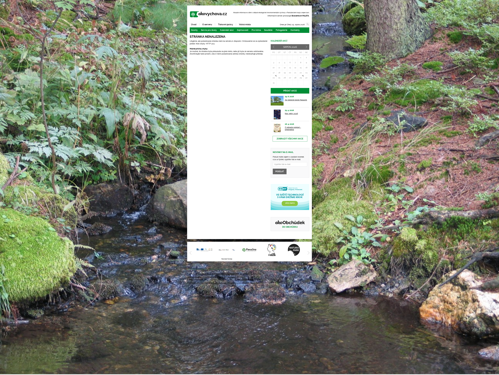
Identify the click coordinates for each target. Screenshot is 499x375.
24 (274, 78)
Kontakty (295, 30)
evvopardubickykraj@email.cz (249, 280)
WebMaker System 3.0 (250, 283)
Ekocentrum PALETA (206, 277)
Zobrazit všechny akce (290, 138)
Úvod (193, 24)
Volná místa (245, 24)
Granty (194, 30)
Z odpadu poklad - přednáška (293, 128)
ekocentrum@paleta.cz (228, 277)
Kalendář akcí (227, 30)
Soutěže (268, 30)
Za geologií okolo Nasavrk (296, 100)
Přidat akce (290, 91)
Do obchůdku (290, 227)
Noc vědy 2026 (291, 114)
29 (301, 78)
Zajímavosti (242, 30)
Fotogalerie (281, 30)
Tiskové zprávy (225, 24)
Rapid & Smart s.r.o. (219, 283)
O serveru (207, 24)
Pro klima (256, 30)
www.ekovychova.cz (210, 14)
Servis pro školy (209, 30)
